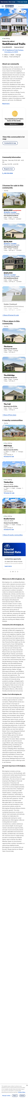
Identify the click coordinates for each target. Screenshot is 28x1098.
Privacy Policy (21, 1092)
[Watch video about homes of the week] (14, 113)
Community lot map (10, 143)
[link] (14, 22)
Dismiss (22, 1095)
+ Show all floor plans (9, 415)
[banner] (14, 2)
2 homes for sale (9, 529)
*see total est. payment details (11, 213)
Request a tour (8, 169)
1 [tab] (11, 572)
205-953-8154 (8, 173)
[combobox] (21, 6)
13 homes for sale (9, 493)
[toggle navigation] (3, 6)
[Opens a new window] (20, 11)
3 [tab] (15, 572)
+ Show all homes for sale (10, 315)
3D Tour (18, 33)
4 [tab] (18, 572)
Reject (15, 1095)
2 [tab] (13, 572)
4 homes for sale (9, 456)
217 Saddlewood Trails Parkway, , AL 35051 (14, 51)
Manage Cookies (6, 1095)
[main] (14, 553)
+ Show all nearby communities (12, 535)
